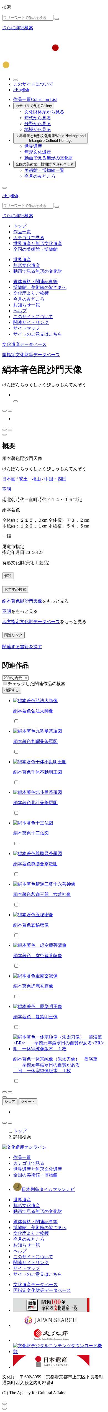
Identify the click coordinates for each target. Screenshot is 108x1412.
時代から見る (37, 117)
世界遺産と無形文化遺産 (51, 138)
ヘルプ (20, 310)
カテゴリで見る (34, 106)
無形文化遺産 (37, 152)
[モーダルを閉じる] (4, 1403)
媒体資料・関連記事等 (35, 281)
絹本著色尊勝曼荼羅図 (35, 863)
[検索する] (57, 19)
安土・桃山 (30, 479)
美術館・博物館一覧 (44, 170)
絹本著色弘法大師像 (33, 711)
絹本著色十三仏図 (31, 833)
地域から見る (37, 129)
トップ (20, 226)
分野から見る (37, 123)
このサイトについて (33, 84)
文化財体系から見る (44, 112)
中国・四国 (55, 479)
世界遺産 (33, 146)
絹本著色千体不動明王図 (37, 772)
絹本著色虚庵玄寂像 (33, 986)
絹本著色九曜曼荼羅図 (35, 741)
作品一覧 (35, 99)
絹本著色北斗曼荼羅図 (35, 802)
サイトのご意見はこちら (37, 334)
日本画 (9, 479)
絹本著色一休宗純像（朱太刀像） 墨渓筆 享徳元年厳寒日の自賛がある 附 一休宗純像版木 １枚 (55, 1065)
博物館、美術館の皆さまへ (39, 287)
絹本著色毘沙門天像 (22, 601)
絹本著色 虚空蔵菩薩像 (37, 955)
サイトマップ (26, 328)
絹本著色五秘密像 (31, 925)
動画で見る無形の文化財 (48, 157)
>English (21, 89)
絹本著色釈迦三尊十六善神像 (42, 894)
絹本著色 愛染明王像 (35, 1016)
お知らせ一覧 (26, 305)
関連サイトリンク (31, 322)
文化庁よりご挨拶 (31, 293)
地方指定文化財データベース (31, 621)
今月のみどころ (39, 176)
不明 (6, 489)
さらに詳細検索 (17, 27)
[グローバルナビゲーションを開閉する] (4, 188)
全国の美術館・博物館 (44, 164)
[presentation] (5, 683)
